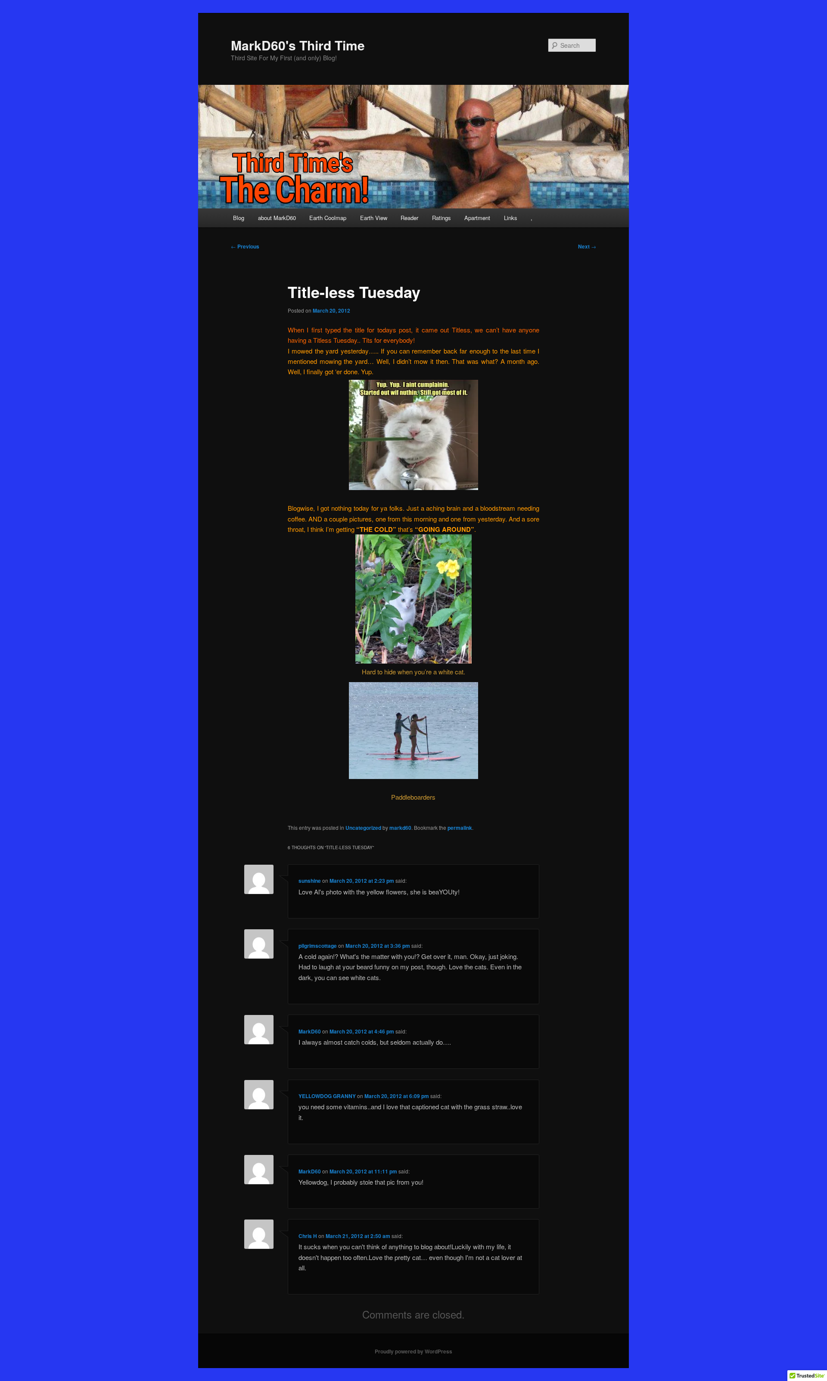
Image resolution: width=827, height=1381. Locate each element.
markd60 (400, 828)
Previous (245, 246)
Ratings (441, 218)
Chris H (307, 1236)
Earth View (373, 218)
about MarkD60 (277, 218)
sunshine (309, 880)
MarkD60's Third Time (298, 45)
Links (510, 218)
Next (587, 246)
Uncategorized (363, 828)
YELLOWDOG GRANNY (327, 1096)
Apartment (477, 218)
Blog (238, 218)
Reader (409, 218)
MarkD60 (309, 1031)
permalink (460, 828)
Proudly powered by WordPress (413, 1351)
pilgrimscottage (317, 946)
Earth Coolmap (327, 218)
